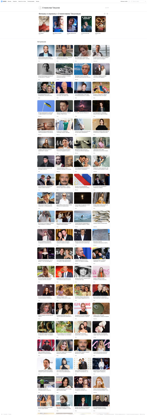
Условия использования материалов (132, 414)
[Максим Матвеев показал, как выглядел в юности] (46, 164)
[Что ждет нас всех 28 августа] (82, 108)
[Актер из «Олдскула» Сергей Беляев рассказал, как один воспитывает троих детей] (101, 90)
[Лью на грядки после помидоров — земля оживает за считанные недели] (64, 329)
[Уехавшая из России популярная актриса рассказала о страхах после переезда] (82, 311)
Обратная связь (142, 414)
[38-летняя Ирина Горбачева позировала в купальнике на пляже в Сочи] (46, 237)
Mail (2, 414)
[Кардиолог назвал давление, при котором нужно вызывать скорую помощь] (101, 164)
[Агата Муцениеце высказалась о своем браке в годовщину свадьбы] (82, 164)
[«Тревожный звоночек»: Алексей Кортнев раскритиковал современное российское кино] (64, 53)
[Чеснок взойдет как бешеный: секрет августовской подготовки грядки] (101, 329)
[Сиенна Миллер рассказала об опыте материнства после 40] (101, 348)
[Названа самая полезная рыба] (101, 219)
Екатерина (41, 33)
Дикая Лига (98, 33)
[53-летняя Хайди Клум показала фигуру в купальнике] (64, 348)
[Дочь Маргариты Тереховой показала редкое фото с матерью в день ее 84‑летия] (82, 53)
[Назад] (105, 14)
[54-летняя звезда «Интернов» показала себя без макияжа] (46, 274)
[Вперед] (107, 14)
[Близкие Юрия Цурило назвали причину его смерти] (82, 348)
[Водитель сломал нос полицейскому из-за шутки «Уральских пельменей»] (46, 385)
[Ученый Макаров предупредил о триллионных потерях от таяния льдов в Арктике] (82, 219)
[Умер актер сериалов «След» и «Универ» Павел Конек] (64, 108)
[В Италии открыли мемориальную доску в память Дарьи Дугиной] (101, 237)
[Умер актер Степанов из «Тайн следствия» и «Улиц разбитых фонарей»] (46, 201)
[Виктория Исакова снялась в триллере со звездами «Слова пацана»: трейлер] (64, 403)
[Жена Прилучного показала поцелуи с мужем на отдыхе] (64, 237)
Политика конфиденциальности (120, 414)
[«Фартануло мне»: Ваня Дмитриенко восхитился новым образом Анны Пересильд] (101, 145)
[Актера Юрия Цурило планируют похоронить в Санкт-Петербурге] (46, 329)
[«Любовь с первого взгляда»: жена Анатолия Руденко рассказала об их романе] (101, 72)
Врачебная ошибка (57, 33)
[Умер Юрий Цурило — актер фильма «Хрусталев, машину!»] (64, 182)
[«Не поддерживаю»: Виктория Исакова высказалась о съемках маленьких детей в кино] (82, 90)
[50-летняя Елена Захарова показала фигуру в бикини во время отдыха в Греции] (46, 293)
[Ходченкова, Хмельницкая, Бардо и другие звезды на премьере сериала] (101, 366)
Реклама (9, 414)
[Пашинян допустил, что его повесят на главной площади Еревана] (82, 256)
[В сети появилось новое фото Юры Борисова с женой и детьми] (101, 293)
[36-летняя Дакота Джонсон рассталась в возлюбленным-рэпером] (64, 366)
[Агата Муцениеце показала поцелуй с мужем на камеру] (101, 403)
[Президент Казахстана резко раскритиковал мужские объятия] (82, 72)
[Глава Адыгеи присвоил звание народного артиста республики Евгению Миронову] (46, 366)
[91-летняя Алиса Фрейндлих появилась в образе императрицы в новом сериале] (101, 182)
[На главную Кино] (4, 1)
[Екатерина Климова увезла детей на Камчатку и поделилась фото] (101, 127)
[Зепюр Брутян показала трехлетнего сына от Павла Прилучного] (82, 329)
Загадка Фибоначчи (71, 33)
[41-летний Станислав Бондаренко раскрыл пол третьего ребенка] (82, 385)
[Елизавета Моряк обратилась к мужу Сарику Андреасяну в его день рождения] (82, 293)
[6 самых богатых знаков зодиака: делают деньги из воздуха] (101, 53)
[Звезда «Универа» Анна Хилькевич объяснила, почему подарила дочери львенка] (64, 293)
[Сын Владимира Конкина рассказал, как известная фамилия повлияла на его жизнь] (64, 90)
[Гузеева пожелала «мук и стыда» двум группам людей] (64, 385)
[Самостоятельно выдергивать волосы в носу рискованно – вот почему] (101, 385)
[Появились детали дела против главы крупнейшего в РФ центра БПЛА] (46, 127)
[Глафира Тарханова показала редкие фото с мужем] (46, 145)
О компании (5, 414)
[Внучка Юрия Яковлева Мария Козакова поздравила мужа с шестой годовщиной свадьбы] (64, 145)
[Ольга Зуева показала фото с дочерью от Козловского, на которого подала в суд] (82, 366)
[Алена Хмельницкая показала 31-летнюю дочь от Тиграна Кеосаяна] (46, 72)
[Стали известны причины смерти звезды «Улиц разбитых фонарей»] (82, 201)
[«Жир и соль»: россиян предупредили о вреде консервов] (101, 311)
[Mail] (2, 1)
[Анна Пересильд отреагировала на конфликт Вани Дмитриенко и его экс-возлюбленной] (64, 256)
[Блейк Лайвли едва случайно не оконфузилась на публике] (101, 201)
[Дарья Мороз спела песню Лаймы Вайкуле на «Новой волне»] (64, 201)
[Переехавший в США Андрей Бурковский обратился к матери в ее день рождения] (46, 53)
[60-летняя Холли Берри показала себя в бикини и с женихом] (46, 219)
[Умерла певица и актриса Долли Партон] (46, 311)
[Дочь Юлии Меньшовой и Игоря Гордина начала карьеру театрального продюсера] (64, 219)
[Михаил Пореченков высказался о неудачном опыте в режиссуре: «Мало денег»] (82, 237)
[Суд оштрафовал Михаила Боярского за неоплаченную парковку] (46, 348)
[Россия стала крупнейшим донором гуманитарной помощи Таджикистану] (82, 182)
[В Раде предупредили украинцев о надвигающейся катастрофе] (46, 108)
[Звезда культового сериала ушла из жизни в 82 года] (82, 274)
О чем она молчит (85, 33)
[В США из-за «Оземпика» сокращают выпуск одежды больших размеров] (64, 127)
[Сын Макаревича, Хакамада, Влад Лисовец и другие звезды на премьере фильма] (101, 108)
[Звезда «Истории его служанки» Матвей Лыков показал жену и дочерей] (82, 403)
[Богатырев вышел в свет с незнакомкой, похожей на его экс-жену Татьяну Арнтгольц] (46, 90)
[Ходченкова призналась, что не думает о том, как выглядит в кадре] (46, 256)
